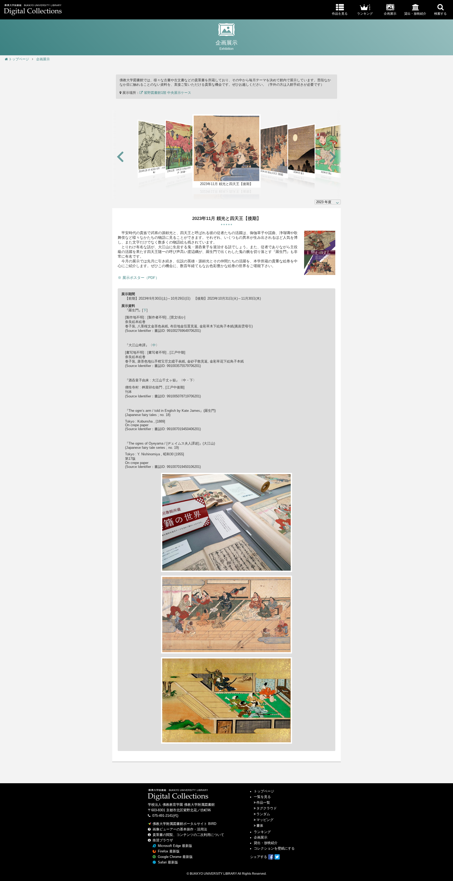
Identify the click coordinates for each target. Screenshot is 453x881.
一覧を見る (262, 797)
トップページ (19, 59)
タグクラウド (266, 808)
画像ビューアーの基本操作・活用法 (180, 829)
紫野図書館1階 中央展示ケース (167, 93)
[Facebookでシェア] (270, 857)
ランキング (262, 832)
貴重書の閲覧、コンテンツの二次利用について (188, 835)
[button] (120, 157)
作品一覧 (263, 802)
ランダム (263, 814)
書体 (259, 826)
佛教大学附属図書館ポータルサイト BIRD (184, 824)
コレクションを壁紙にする (274, 848)
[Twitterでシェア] (277, 857)
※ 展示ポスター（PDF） (138, 277)
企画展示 (43, 59)
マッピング (264, 820)
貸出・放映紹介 (266, 843)
